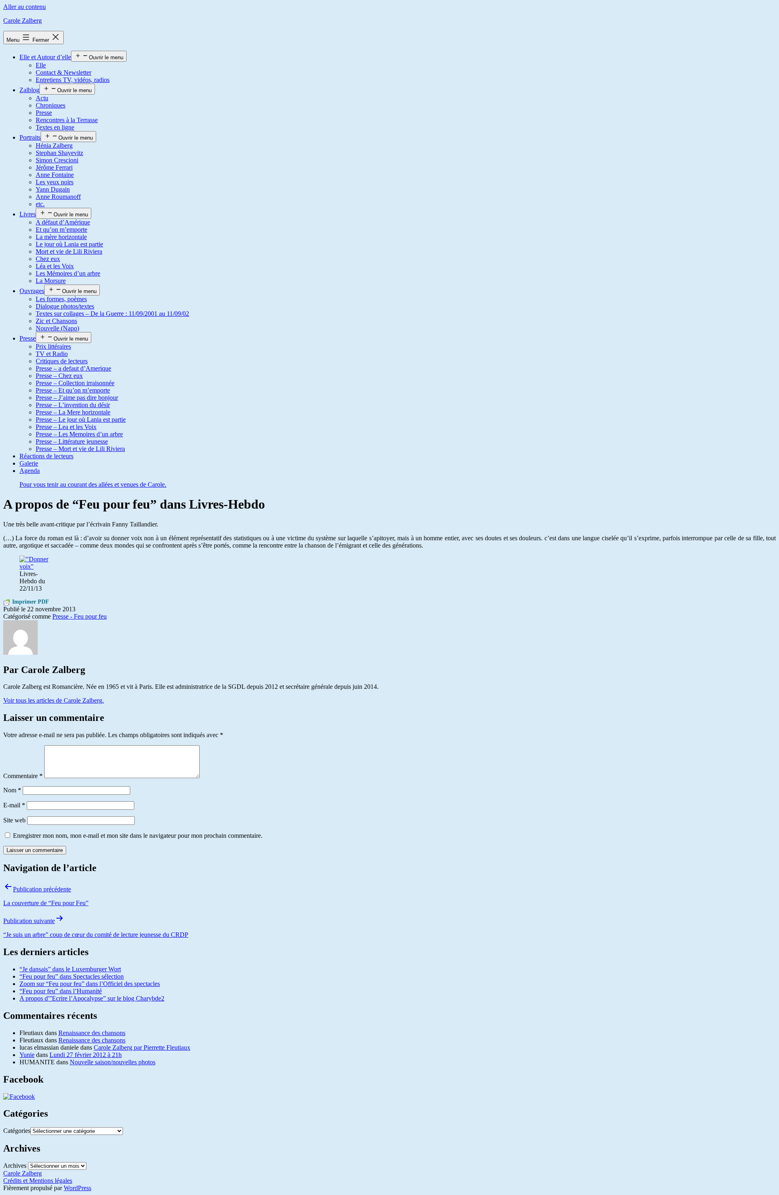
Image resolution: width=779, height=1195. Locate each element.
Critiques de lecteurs (62, 361)
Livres (27, 214)
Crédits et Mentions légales (37, 1180)
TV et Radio (52, 353)
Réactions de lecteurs (46, 456)
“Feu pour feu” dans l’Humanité (60, 991)
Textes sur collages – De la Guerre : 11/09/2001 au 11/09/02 (112, 313)
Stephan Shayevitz (59, 152)
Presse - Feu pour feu (79, 616)
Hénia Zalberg (54, 145)
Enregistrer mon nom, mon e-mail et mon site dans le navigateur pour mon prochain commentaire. (138, 835)
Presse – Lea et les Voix (66, 426)
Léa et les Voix (55, 266)
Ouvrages (31, 290)
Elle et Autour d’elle (45, 57)
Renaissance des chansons (91, 1032)
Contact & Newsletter (63, 72)
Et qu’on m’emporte (61, 229)
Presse (44, 112)
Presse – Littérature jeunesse (72, 441)
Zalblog (29, 89)
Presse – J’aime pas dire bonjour (77, 397)
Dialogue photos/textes (65, 306)
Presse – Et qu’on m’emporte (73, 390)
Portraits (30, 137)
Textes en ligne (55, 127)
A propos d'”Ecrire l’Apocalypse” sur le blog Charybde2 (91, 998)
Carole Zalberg (22, 20)
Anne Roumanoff (58, 196)
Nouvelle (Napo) (57, 328)
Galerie (28, 463)
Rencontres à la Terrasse (67, 119)
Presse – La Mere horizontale (73, 412)
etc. (40, 204)
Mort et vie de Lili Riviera (69, 251)
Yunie (26, 1054)
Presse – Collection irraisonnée (75, 383)
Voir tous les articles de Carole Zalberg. (53, 700)
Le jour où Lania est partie (69, 244)
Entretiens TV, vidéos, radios (73, 79)
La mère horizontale (61, 236)
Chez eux (48, 258)
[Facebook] (19, 1096)
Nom (12, 790)
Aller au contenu (24, 6)
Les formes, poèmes (61, 299)
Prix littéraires (53, 346)
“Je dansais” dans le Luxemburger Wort (70, 969)
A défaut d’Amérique (63, 222)
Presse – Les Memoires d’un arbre (79, 434)
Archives (14, 1165)
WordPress (77, 1187)
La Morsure (51, 280)
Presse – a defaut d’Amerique (73, 368)
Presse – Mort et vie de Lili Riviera (80, 448)
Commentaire (23, 775)
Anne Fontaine (55, 174)
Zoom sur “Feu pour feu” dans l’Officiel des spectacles (89, 983)
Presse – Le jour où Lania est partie (81, 419)
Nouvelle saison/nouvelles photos (112, 1062)
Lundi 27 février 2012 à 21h (85, 1054)
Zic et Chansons (56, 320)
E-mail (14, 805)
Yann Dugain (53, 189)
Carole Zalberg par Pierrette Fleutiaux (142, 1047)
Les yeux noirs (54, 182)
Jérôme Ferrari (54, 167)
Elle (41, 65)
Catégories (16, 1130)
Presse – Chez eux (59, 375)
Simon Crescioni (57, 160)
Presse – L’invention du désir (73, 404)
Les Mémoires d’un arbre (68, 273)
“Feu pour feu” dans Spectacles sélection (71, 976)
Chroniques (50, 105)
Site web (14, 820)
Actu (42, 98)
